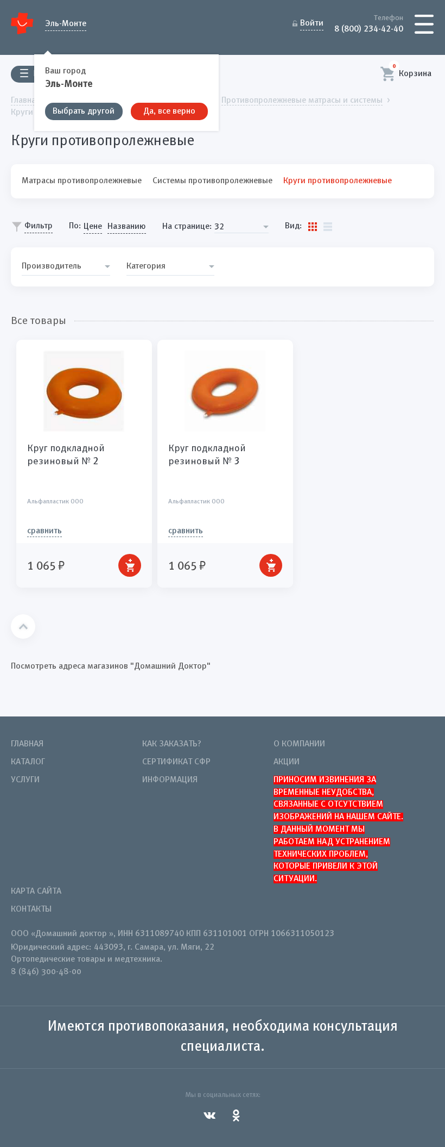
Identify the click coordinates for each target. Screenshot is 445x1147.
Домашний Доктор (22, 23)
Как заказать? (171, 744)
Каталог (28, 762)
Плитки (312, 227)
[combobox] (241, 226)
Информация (170, 780)
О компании (299, 744)
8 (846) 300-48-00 (46, 972)
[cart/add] (129, 565)
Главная (27, 744)
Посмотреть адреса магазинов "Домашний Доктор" (111, 666)
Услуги (25, 780)
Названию (126, 226)
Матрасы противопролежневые (82, 181)
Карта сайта (36, 891)
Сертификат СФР (176, 762)
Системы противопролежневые (212, 181)
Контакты (31, 909)
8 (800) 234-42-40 (368, 28)
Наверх (23, 626)
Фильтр (38, 226)
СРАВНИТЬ (44, 531)
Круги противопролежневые (337, 181)
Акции (287, 762)
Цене (93, 226)
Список (328, 227)
